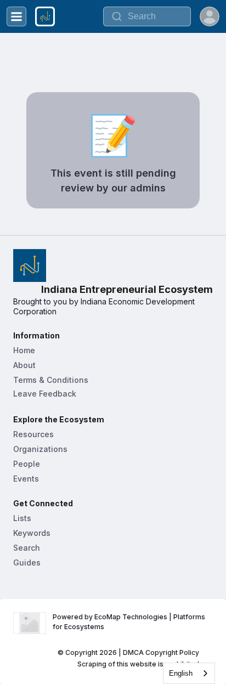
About (24, 365)
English (181, 673)
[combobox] (189, 673)
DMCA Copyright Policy (161, 652)
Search (26, 547)
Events (26, 478)
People (26, 463)
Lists (22, 518)
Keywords (31, 533)
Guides (27, 562)
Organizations (40, 449)
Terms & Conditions (50, 380)
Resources (33, 434)
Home (24, 350)
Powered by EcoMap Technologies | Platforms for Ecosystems (130, 622)
